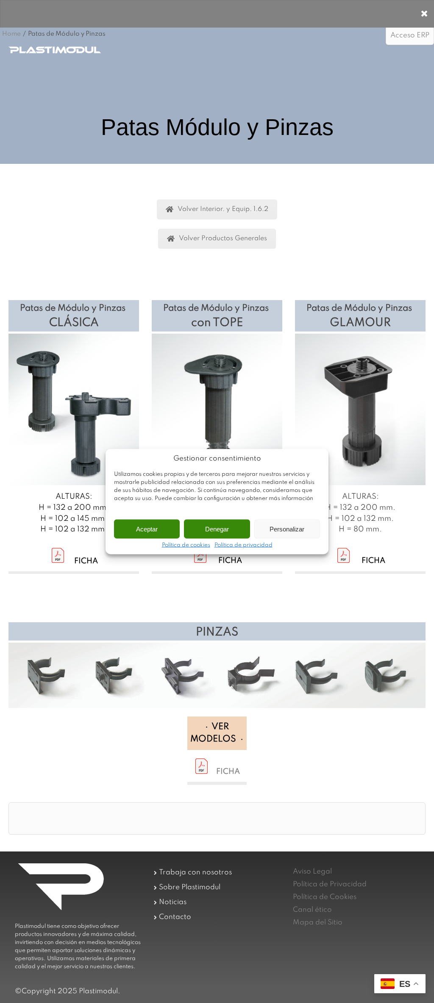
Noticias (172, 902)
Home (11, 34)
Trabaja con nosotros (195, 872)
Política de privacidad (243, 545)
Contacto (175, 917)
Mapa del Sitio (317, 922)
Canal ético (312, 909)
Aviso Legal (312, 871)
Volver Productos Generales (223, 238)
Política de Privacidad (330, 884)
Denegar (217, 528)
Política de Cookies (324, 897)
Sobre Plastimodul (189, 887)
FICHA (228, 771)
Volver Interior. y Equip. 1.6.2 (223, 209)
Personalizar (287, 528)
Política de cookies (186, 545)
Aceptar (147, 528)
